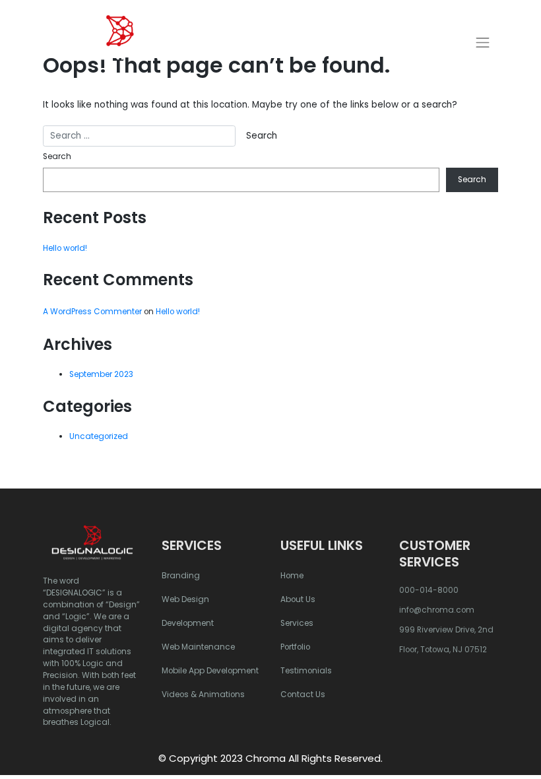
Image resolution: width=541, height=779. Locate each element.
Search (57, 156)
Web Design (185, 599)
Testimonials (306, 670)
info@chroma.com (436, 610)
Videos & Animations (203, 694)
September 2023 (101, 374)
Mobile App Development (210, 670)
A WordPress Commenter (92, 311)
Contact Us (302, 694)
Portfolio (295, 647)
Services (296, 623)
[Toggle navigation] (483, 42)
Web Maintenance (198, 647)
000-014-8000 (429, 590)
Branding (181, 575)
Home (291, 575)
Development (188, 623)
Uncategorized (98, 436)
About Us (297, 599)
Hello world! (65, 248)
